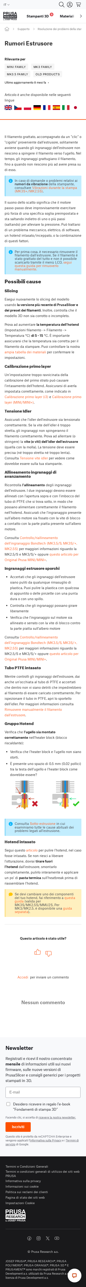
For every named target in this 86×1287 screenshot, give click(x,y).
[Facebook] (29, 1238)
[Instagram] (38, 1238)
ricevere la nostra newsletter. (57, 1117)
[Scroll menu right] (81, 16)
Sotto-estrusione (42, 823)
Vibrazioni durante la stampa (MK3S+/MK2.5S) (46, 189)
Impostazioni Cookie (20, 1203)
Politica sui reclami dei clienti (27, 1192)
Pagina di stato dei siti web (25, 1197)
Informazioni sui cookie (22, 1186)
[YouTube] (57, 1238)
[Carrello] (78, 4)
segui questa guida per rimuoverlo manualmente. (43, 265)
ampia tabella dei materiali (25, 352)
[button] (8, 107)
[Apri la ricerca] (61, 4)
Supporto (23, 29)
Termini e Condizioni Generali (27, 1166)
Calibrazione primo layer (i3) (26, 397)
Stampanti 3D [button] (40, 15)
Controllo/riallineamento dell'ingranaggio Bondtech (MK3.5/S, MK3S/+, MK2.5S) (41, 543)
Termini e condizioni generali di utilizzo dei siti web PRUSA (43, 1173)
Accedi (22, 977)
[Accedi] (69, 4)
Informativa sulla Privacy (45, 1140)
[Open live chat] (74, 1275)
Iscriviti (18, 1127)
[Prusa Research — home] (10, 16)
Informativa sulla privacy (23, 1181)
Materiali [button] (67, 16)
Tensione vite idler (34, 458)
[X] (47, 1238)
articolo (32, 850)
